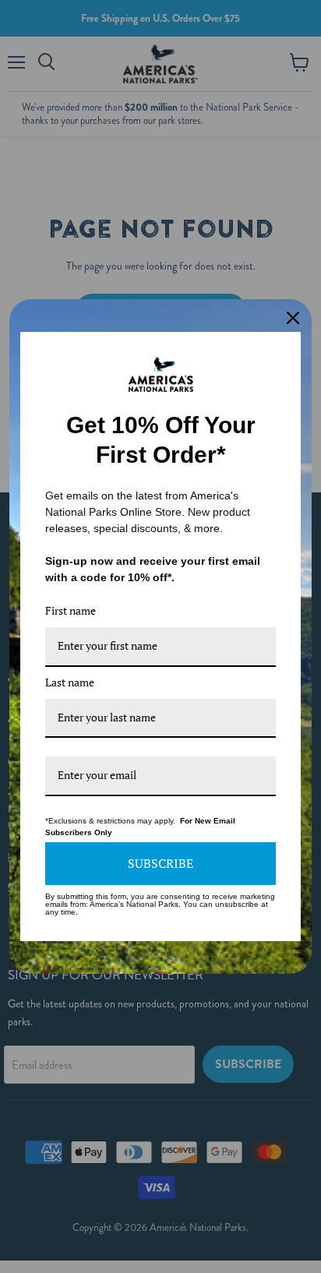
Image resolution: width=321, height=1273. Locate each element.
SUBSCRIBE (160, 863)
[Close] (293, 318)
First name (70, 610)
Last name (69, 682)
